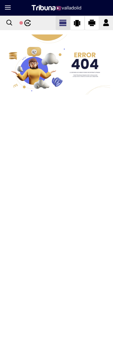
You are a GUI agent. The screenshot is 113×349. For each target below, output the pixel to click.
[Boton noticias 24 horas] (25, 23)
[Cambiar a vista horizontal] (92, 23)
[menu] (7, 8)
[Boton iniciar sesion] (106, 23)
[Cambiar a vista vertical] (77, 23)
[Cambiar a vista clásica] (63, 23)
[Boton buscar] (9, 23)
